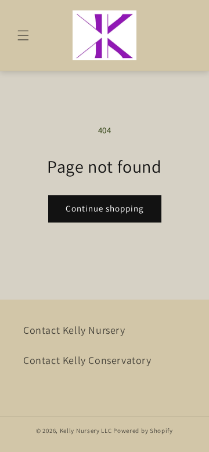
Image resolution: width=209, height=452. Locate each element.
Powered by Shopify (143, 431)
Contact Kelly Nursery (74, 330)
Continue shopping (105, 208)
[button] (23, 35)
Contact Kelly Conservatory (87, 360)
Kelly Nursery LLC (86, 431)
